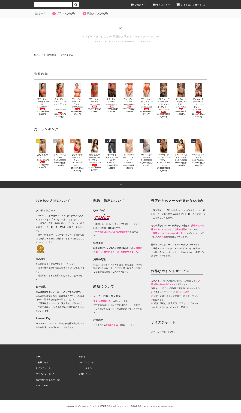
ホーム (42, 13)
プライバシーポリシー (46, 374)
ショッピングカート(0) (192, 5)
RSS (38, 385)
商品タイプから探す (98, 13)
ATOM (45, 385)
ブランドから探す (66, 13)
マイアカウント (86, 362)
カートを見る (85, 368)
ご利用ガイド (141, 5)
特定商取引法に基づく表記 (48, 380)
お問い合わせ (85, 374)
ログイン (83, 356)
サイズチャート (164, 5)
